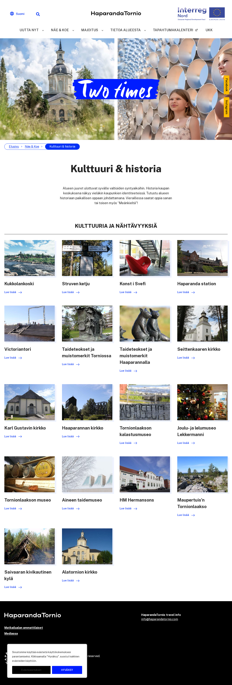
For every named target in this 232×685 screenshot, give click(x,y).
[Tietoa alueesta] (145, 30)
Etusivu (14, 146)
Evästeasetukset (31, 669)
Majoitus (89, 30)
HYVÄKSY (67, 669)
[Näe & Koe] (73, 30)
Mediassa (11, 633)
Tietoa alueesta (125, 30)
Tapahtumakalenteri (173, 30)
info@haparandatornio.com (159, 619)
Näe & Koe (60, 30)
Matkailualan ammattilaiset (23, 627)
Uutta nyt (29, 30)
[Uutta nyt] (43, 30)
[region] (47, 661)
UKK (209, 30)
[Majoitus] (102, 30)
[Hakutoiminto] (38, 14)
